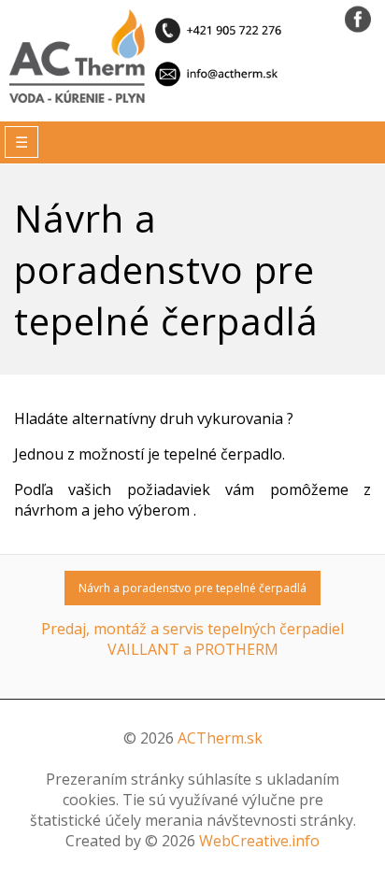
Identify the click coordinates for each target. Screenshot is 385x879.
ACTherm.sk (220, 738)
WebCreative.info (259, 840)
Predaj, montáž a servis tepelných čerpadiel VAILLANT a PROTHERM (192, 638)
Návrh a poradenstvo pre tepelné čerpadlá (192, 588)
